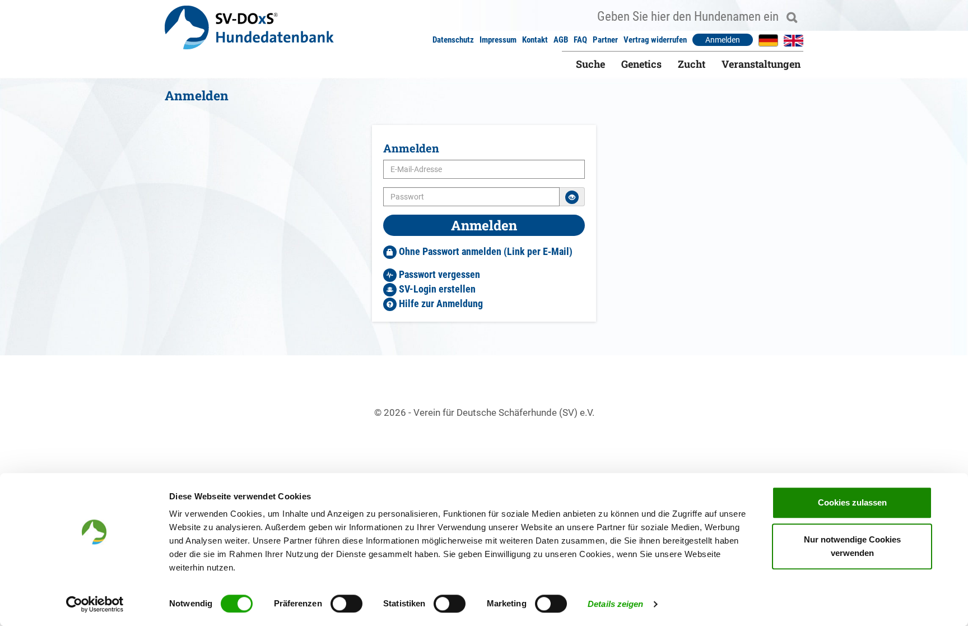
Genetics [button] (641, 64)
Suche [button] (590, 64)
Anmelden (722, 39)
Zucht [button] (691, 64)
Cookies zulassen (852, 502)
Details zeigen (615, 604)
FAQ (580, 40)
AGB (560, 40)
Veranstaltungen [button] (761, 64)
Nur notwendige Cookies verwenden (852, 546)
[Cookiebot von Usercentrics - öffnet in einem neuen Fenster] (95, 604)
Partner (605, 40)
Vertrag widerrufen (655, 40)
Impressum (498, 40)
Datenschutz (453, 40)
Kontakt (535, 40)
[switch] (346, 604)
